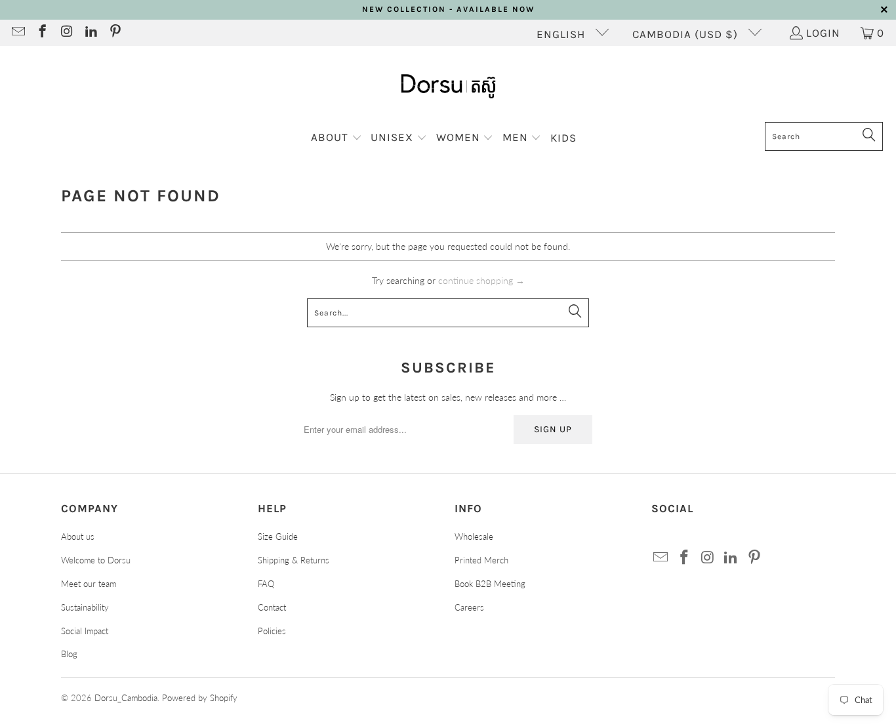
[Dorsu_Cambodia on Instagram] (65, 32)
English (562, 34)
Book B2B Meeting (490, 583)
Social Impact (84, 631)
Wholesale (474, 536)
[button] (336, 138)
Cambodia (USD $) (686, 34)
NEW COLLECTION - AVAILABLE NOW (448, 9)
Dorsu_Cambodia (125, 698)
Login (823, 32)
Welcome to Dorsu (96, 560)
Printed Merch (481, 560)
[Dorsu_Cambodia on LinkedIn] (90, 32)
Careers (469, 607)
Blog (69, 654)
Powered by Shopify (199, 698)
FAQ (266, 583)
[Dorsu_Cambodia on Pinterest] (114, 32)
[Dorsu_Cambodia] (448, 87)
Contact (272, 607)
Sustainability (85, 607)
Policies (272, 631)
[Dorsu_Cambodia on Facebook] (41, 32)
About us (77, 536)
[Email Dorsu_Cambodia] (17, 32)
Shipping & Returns (293, 560)
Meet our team (88, 583)
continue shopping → (481, 280)
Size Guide (278, 536)
